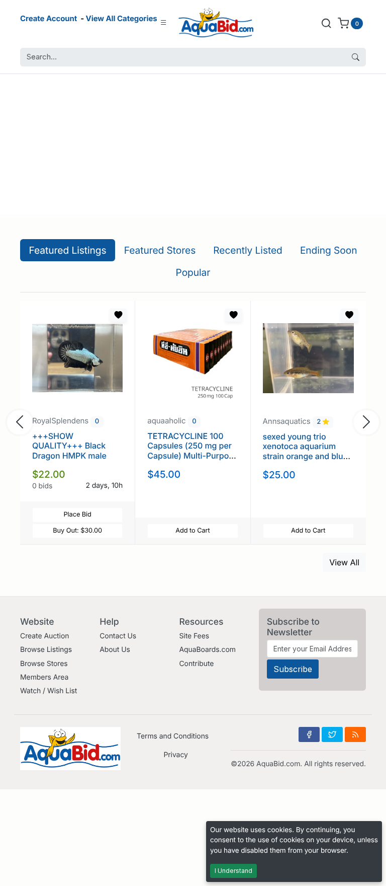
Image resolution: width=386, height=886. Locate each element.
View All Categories (121, 18)
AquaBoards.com (207, 649)
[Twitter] (332, 734)
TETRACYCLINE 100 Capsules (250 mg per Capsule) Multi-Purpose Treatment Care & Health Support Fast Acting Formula (192, 460)
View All (344, 562)
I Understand (233, 870)
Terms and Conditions (173, 736)
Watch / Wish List (48, 691)
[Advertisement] (193, 144)
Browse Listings (46, 649)
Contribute (196, 663)
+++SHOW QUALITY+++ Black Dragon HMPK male (69, 445)
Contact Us (118, 636)
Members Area (44, 677)
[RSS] (355, 734)
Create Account (48, 18)
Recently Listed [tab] (247, 250)
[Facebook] (309, 734)
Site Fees (194, 636)
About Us (115, 649)
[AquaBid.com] (216, 23)
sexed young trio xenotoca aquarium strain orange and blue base (305, 451)
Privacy (175, 755)
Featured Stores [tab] (160, 250)
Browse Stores (44, 663)
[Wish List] (118, 315)
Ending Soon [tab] (328, 250)
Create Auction (44, 636)
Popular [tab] (193, 272)
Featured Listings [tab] (68, 250)
